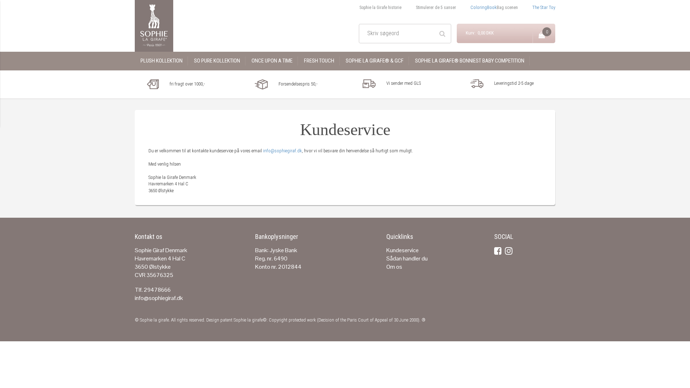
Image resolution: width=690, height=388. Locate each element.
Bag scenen (507, 7)
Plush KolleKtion (162, 60)
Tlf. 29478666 (153, 290)
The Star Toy (543, 7)
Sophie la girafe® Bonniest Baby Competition (469, 60)
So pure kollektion (217, 60)
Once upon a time (272, 60)
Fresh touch (319, 60)
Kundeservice (402, 250)
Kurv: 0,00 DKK (480, 33)
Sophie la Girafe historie (380, 7)
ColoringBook (483, 7)
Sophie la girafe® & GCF (375, 60)
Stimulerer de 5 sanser (436, 7)
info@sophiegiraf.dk (282, 150)
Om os (394, 267)
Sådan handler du (407, 258)
